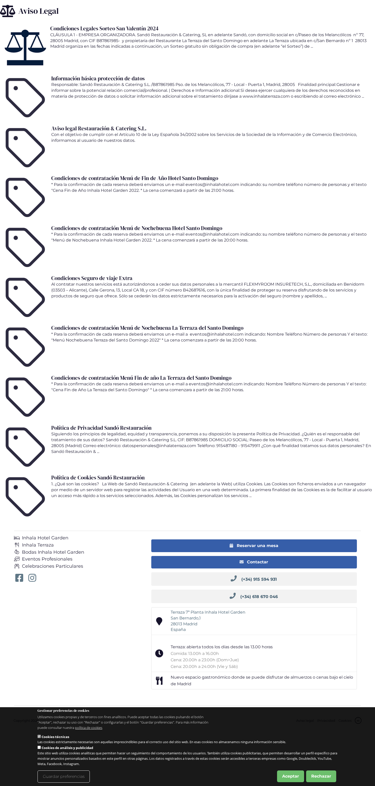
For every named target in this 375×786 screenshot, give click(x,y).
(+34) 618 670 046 (259, 596)
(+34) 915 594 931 (259, 579)
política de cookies (88, 727)
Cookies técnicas (55, 736)
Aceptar (290, 776)
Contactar (257, 562)
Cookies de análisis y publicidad (67, 747)
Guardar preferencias (63, 776)
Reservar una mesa (256, 545)
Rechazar (321, 776)
